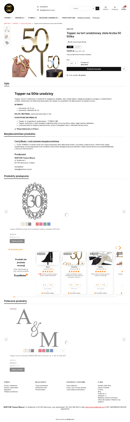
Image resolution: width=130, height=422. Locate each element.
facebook (101, 394)
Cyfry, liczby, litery (26, 23)
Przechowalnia (40, 389)
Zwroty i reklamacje (10, 385)
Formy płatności (72, 385)
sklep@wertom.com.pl (47, 10)
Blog (99, 391)
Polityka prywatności (11, 391)
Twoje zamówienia (41, 385)
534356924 (44, 7)
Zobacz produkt (17, 241)
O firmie (100, 389)
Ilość (68, 60)
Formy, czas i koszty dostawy (76, 387)
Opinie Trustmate (103, 387)
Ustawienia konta (41, 387)
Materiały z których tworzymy (108, 398)
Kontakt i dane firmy (104, 385)
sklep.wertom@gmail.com (95, 407)
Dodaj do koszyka (94, 69)
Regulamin (7, 389)
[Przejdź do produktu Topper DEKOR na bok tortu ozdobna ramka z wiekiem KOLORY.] (35, 204)
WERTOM (7, 23)
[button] (97, 8)
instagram (101, 396)
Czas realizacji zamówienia (76, 389)
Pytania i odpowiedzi (11, 387)
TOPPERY (15, 23)
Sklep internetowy (64, 419)
